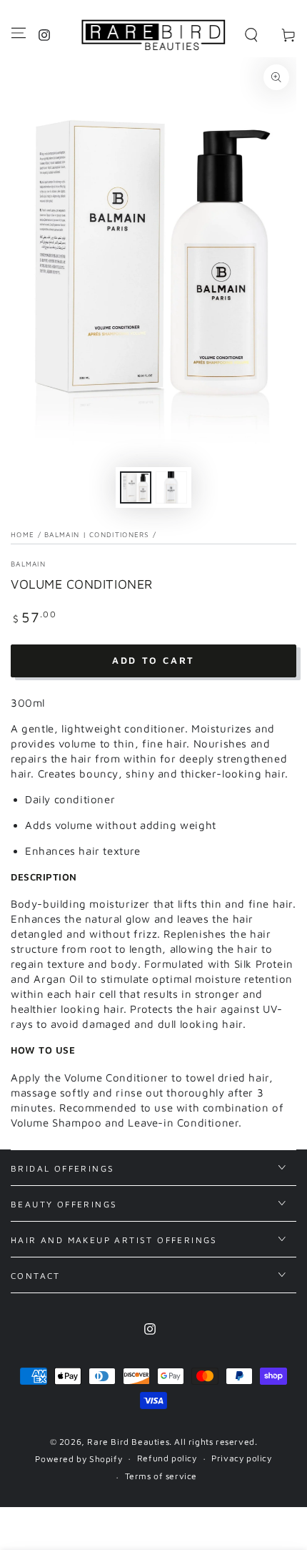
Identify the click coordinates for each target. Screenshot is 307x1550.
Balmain (28, 563)
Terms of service (161, 1476)
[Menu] (18, 33)
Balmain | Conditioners (97, 534)
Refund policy (167, 1458)
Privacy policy (241, 1458)
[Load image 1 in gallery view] (135, 487)
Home (22, 534)
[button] (251, 35)
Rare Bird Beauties (128, 1441)
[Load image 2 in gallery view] (171, 487)
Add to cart (153, 660)
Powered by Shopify (78, 1458)
